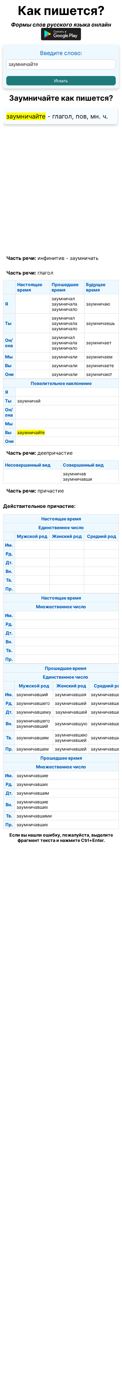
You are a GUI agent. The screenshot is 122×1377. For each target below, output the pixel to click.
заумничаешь (100, 323)
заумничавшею (71, 734)
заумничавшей (70, 703)
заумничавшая (70, 694)
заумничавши (77, 479)
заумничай (28, 400)
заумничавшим (32, 737)
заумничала (64, 303)
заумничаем (99, 356)
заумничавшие (32, 775)
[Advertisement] (61, 190)
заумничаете (100, 365)
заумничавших (32, 784)
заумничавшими (34, 815)
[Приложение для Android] (61, 38)
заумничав (74, 473)
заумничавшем (32, 749)
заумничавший (32, 694)
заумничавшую (71, 723)
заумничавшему (33, 712)
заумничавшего (33, 703)
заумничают (99, 374)
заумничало (64, 309)
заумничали (64, 356)
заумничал (63, 298)
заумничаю (98, 303)
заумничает (98, 342)
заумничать (84, 258)
